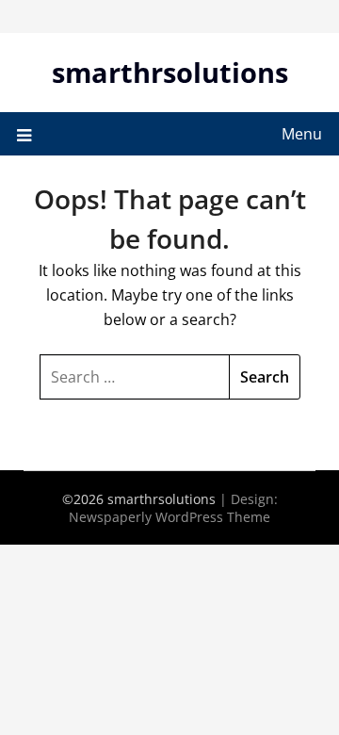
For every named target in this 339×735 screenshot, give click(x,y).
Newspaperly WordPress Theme (169, 517)
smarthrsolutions (170, 72)
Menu (302, 133)
